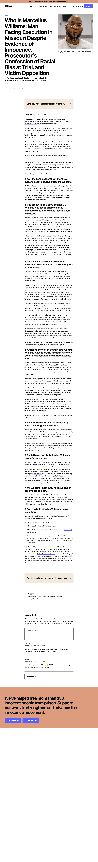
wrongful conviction (34, 599)
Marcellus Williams (49, 597)
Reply (43, 645)
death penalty (32, 597)
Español (78, 6)
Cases (45, 6)
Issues (40, 6)
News (50, 6)
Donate (88, 6)
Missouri (59, 597)
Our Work (33, 6)
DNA (40, 597)
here (26, 621)
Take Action (57, 6)
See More (30, 677)
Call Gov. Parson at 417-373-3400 (38, 522)
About (64, 6)
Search (73, 6)
